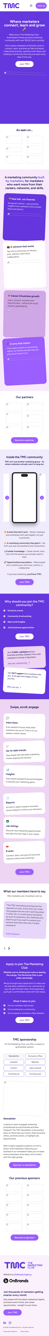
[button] (24, 611)
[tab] (13, 1056)
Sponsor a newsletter (24, 1165)
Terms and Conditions (10, 1331)
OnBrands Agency (23, 1274)
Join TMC (24, 64)
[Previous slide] (7, 498)
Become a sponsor (24, 1237)
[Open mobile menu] (31, 6)
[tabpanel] (24, 1127)
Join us (41, 5)
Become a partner (24, 440)
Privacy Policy (25, 1331)
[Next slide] (42, 498)
